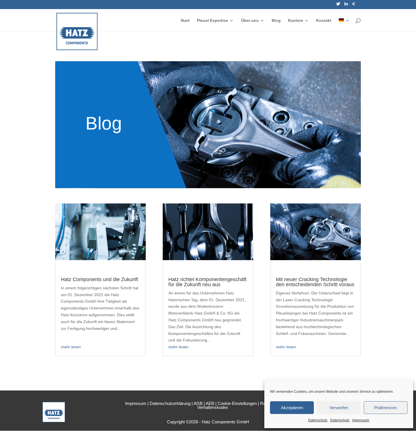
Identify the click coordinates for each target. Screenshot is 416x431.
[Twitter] (338, 5)
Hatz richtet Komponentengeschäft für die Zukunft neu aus (207, 282)
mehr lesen (71, 347)
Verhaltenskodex (212, 407)
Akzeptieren (292, 407)
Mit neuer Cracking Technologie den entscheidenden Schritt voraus (315, 282)
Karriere (295, 20)
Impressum (360, 420)
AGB (198, 403)
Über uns (250, 20)
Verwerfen (338, 407)
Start (185, 20)
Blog (276, 20)
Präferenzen (385, 407)
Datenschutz (317, 420)
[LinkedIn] (346, 5)
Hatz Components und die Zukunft (99, 279)
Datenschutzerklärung (170, 403)
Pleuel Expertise (212, 20)
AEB (210, 403)
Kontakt (323, 20)
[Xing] (353, 5)
